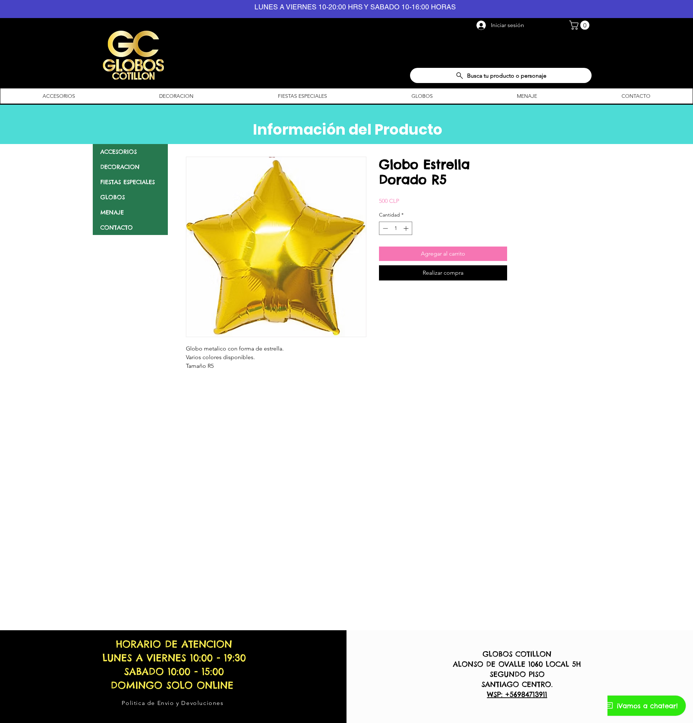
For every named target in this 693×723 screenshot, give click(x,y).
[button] (580, 25)
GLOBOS (112, 197)
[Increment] (406, 228)
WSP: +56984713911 (517, 694)
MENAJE (112, 212)
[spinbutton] (395, 228)
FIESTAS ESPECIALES (127, 182)
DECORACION (120, 166)
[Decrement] (384, 228)
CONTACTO (116, 227)
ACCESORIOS (118, 151)
